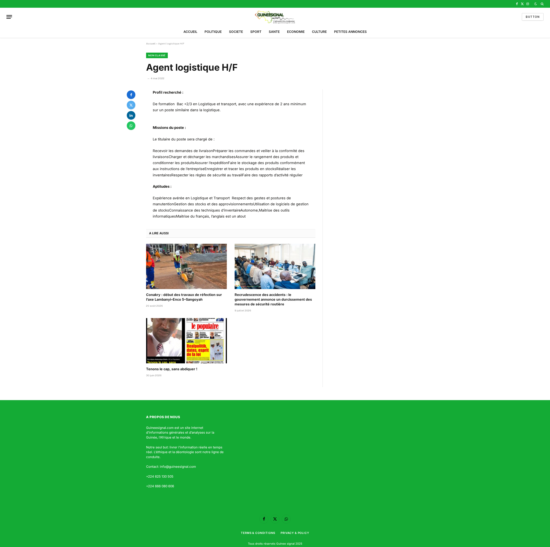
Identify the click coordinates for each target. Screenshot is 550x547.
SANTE (274, 32)
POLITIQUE (213, 32)
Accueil (151, 43)
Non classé (157, 55)
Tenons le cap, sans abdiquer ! (171, 369)
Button (533, 16)
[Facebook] (131, 94)
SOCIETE (236, 32)
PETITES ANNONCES (350, 32)
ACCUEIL (190, 32)
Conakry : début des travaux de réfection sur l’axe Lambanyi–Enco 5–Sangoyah (184, 297)
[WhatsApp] (131, 125)
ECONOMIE (296, 32)
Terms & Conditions (258, 533)
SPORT (255, 32)
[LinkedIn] (131, 115)
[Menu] (9, 17)
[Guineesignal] (275, 17)
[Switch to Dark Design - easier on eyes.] (535, 3)
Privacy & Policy (295, 533)
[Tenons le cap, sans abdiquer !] (186, 341)
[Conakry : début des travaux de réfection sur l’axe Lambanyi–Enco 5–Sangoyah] (186, 266)
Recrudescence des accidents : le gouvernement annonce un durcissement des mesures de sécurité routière (273, 299)
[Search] (542, 4)
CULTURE (319, 32)
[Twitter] (131, 105)
